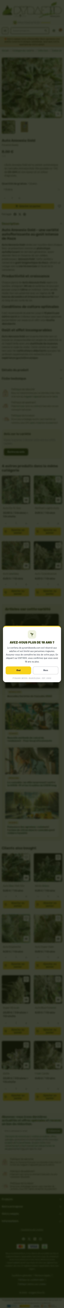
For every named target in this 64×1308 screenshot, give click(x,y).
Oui (18, 670)
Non (45, 670)
